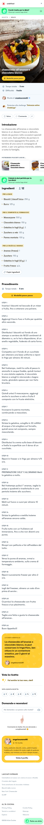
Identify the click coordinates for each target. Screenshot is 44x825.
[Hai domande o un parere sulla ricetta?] (20, 710)
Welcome (26, 815)
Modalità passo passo (15, 78)
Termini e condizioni (8, 811)
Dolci (13, 17)
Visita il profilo (22, 758)
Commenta (22, 116)
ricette (5, 17)
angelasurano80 (21, 98)
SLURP (4, 795)
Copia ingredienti (13, 272)
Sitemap (25, 811)
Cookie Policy (27, 808)
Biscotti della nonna (9, 788)
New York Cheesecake (9, 791)
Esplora (4, 815)
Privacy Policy (7, 808)
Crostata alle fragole (9, 781)
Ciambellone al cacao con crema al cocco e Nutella (20, 778)
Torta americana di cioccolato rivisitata (15, 784)
